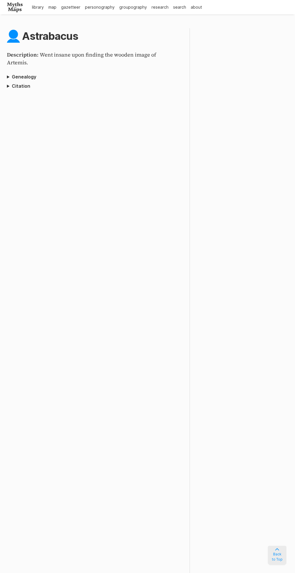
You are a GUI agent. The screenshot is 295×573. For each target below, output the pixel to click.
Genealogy (24, 77)
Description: (23, 54)
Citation (21, 86)
